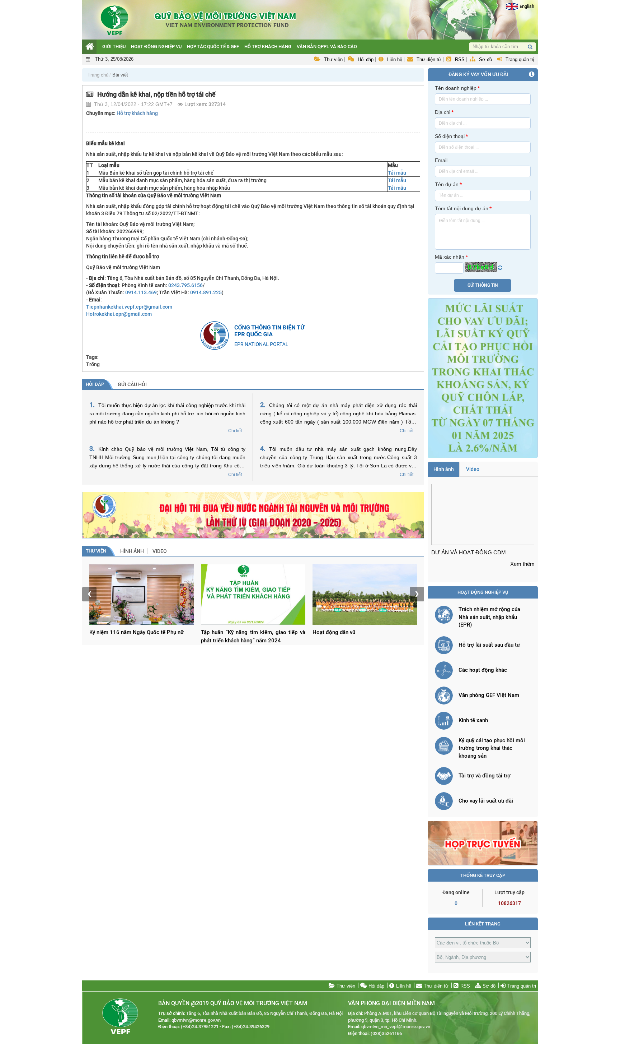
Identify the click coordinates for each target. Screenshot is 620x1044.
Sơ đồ (485, 59)
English (527, 6)
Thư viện (333, 59)
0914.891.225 (206, 292)
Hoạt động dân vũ (334, 632)
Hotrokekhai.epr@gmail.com (119, 314)
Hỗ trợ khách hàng (267, 46)
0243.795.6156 (185, 285)
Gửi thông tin (483, 285)
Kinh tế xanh (473, 720)
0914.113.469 (141, 292)
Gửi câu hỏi (132, 384)
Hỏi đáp (366, 59)
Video (159, 551)
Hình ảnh (132, 551)
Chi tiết (235, 430)
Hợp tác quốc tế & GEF (213, 46)
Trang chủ (98, 75)
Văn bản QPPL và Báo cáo (327, 46)
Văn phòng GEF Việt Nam (489, 695)
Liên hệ (394, 59)
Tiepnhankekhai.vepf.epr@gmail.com (129, 307)
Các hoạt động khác (483, 670)
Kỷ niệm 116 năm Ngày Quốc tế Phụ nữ (136, 632)
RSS (460, 59)
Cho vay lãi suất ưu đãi (486, 801)
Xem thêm (522, 564)
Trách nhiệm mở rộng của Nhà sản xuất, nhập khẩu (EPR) (489, 617)
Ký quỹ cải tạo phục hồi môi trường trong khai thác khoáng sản (492, 748)
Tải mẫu (397, 173)
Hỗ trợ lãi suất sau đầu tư (489, 645)
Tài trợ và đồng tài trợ (485, 775)
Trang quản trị (520, 59)
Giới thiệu (114, 46)
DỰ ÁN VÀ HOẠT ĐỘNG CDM (468, 552)
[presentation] (89, 594)
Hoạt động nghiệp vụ (156, 46)
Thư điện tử (429, 59)
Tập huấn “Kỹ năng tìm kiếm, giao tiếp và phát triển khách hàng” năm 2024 (253, 636)
